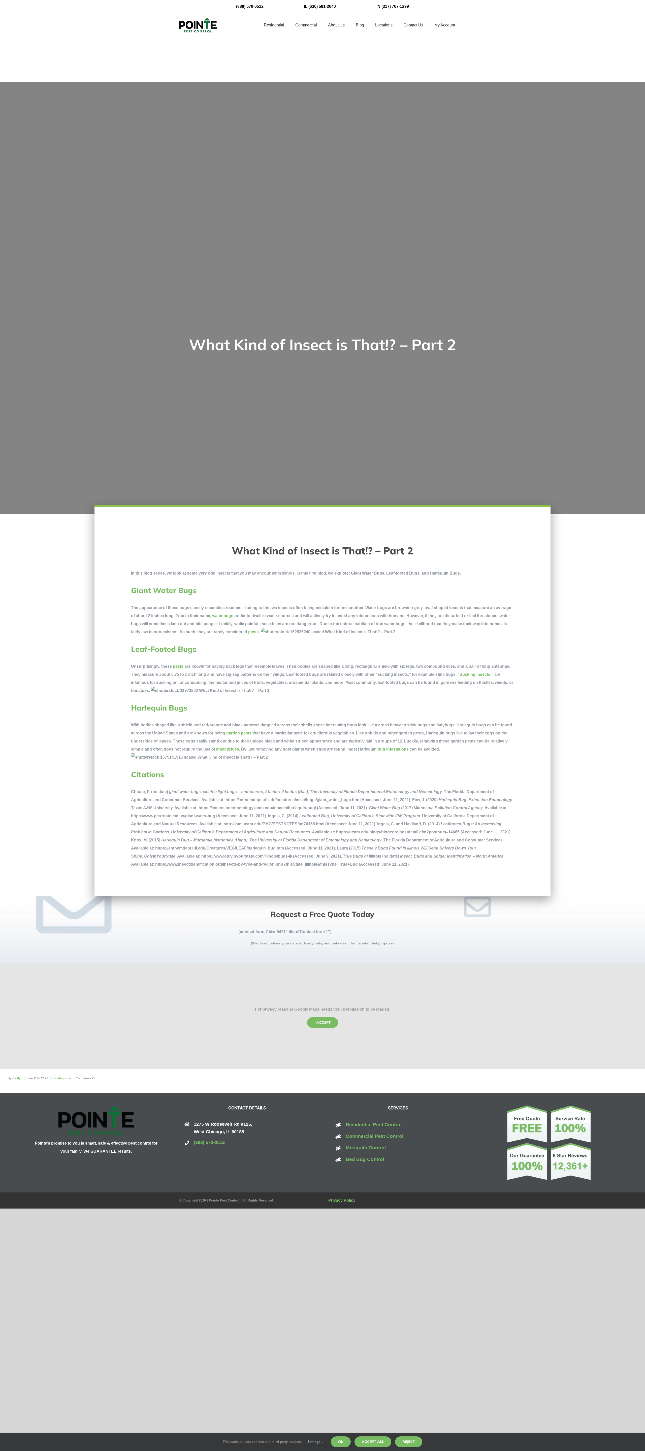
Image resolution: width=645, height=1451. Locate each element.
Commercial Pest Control (374, 1136)
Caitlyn (17, 1078)
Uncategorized (61, 1078)
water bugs (222, 616)
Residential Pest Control (374, 1124)
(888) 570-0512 (250, 6)
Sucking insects (475, 674)
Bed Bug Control (365, 1159)
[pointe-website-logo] (198, 20)
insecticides (227, 749)
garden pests (238, 733)
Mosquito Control (366, 1147)
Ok (340, 1441)
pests (253, 632)
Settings (314, 1442)
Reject (408, 1441)
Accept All (373, 1441)
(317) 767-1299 (395, 6)
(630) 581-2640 (322, 6)
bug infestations (393, 749)
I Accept (322, 1022)
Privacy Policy (342, 1200)
